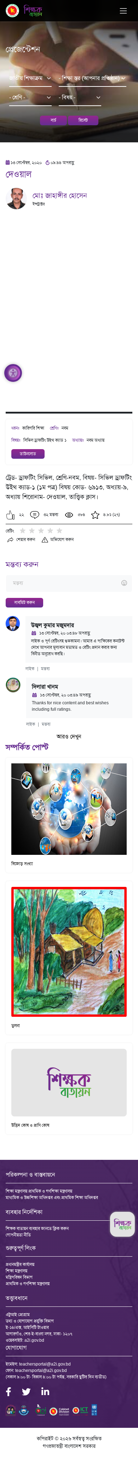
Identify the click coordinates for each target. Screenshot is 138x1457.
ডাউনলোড (28, 453)
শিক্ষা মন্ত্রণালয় (16, 1270)
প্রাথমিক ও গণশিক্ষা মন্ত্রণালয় (28, 1283)
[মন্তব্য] (69, 583)
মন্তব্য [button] (45, 668)
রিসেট (83, 120)
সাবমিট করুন (24, 602)
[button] (10, 515)
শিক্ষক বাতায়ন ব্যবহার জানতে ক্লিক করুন (37, 1228)
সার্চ (53, 120)
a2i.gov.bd (34, 1340)
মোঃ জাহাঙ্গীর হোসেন (60, 195)
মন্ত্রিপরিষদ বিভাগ (19, 1277)
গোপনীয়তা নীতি (18, 1234)
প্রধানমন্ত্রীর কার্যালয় (20, 1264)
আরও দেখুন (69, 736)
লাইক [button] (29, 668)
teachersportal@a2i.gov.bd (45, 1364)
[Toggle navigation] (123, 11)
